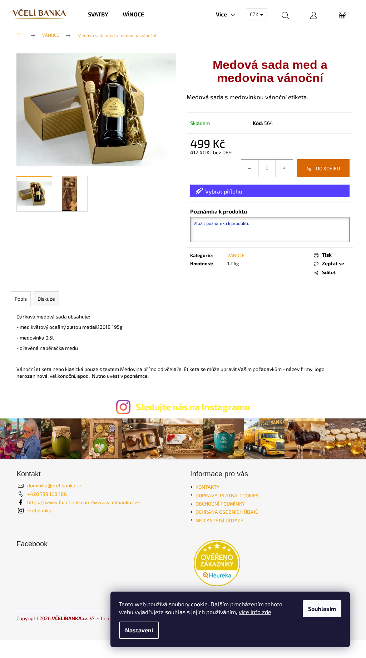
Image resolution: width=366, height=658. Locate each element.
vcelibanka (39, 510)
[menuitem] (98, 14)
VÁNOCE (235, 255)
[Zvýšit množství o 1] (284, 168)
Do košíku (328, 168)
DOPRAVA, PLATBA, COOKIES (227, 495)
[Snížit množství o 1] (249, 168)
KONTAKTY (207, 487)
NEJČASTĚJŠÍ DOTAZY (219, 520)
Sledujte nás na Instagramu (193, 406)
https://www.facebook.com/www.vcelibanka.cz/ (83, 502)
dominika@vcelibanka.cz (54, 485)
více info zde (255, 611)
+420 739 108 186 (47, 494)
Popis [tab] (21, 299)
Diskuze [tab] (46, 299)
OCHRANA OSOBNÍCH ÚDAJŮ (227, 512)
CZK (254, 14)
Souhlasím (322, 608)
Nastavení (139, 630)
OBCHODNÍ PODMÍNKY (220, 504)
